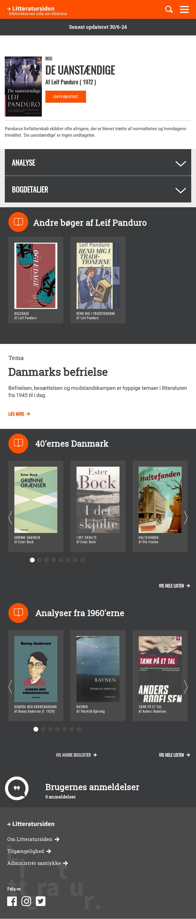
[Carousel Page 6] (68, 560)
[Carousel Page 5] (61, 560)
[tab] (98, 162)
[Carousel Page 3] (46, 560)
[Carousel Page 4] (53, 560)
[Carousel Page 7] (75, 560)
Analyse (23, 162)
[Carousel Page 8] (82, 560)
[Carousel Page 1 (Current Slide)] (32, 560)
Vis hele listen (171, 586)
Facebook (12, 901)
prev (10, 518)
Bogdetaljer (30, 189)
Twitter (40, 901)
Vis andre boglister (73, 755)
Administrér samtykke (34, 863)
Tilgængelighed (25, 851)
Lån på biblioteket (65, 96)
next (186, 518)
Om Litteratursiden (29, 839)
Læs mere (30, 313)
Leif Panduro (64, 81)
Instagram (26, 901)
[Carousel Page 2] (39, 560)
